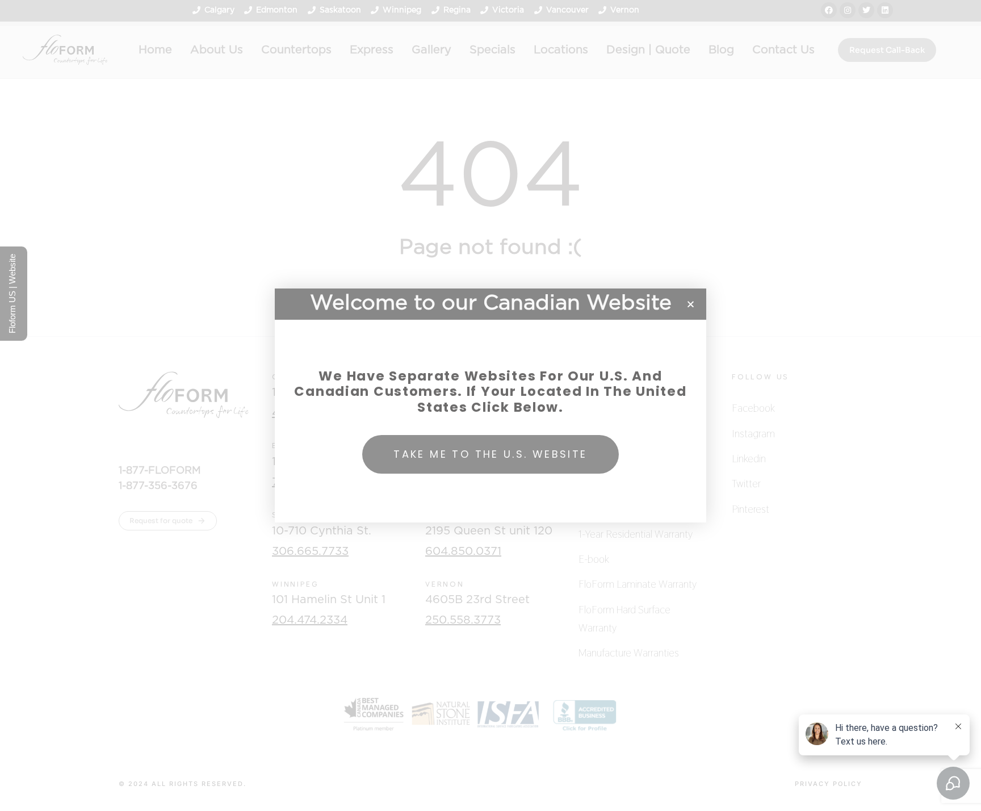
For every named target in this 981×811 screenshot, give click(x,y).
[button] (690, 304)
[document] (490, 405)
